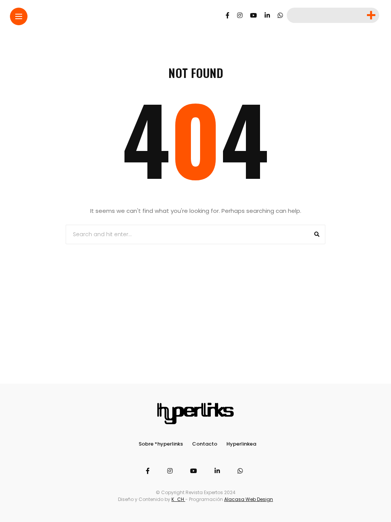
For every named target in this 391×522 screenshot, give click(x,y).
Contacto (204, 443)
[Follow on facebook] (227, 15)
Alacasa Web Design (248, 499)
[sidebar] (370, 15)
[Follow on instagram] (239, 15)
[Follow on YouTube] (253, 15)
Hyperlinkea (241, 443)
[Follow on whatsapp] (280, 15)
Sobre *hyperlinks (161, 443)
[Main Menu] (18, 16)
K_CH (178, 499)
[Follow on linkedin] (267, 15)
